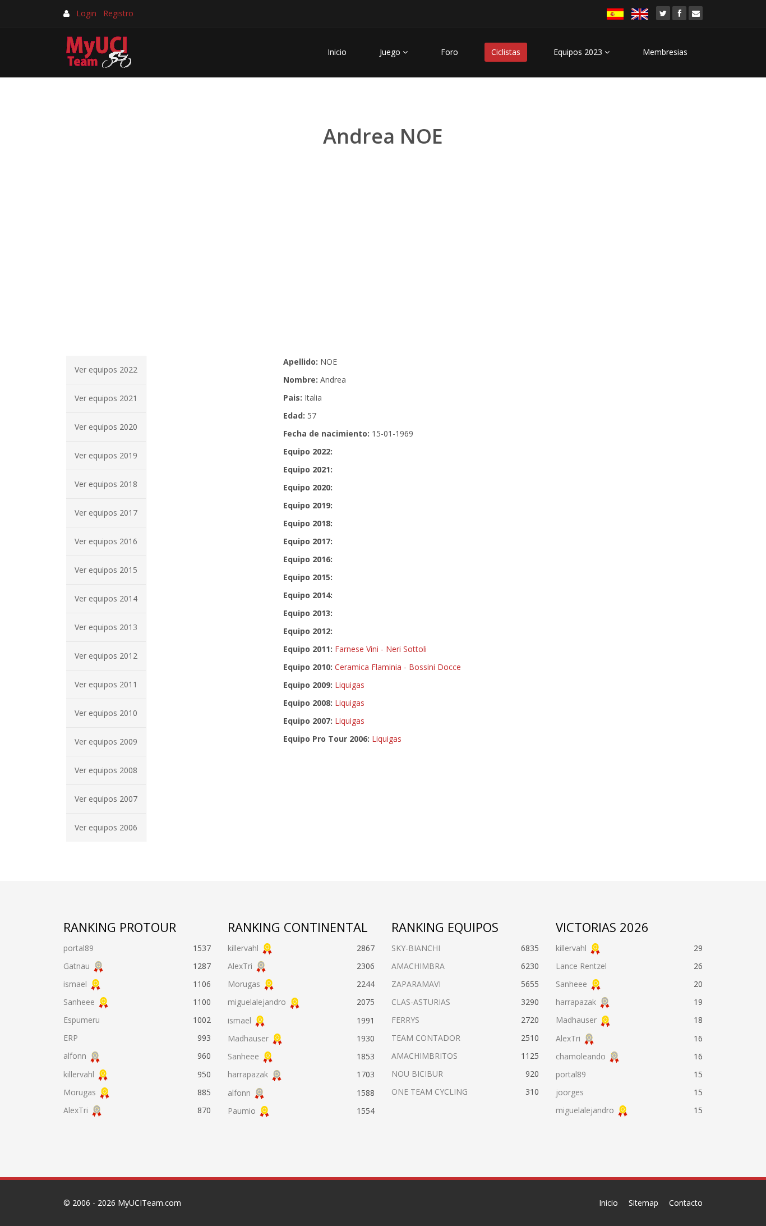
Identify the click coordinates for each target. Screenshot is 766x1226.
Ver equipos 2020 (106, 426)
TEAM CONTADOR (425, 1037)
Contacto (686, 1202)
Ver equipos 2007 (106, 798)
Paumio (242, 1110)
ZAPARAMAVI (416, 984)
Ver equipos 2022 (106, 369)
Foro (449, 52)
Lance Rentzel (581, 966)
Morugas (79, 1092)
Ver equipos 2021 (106, 398)
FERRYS (405, 1019)
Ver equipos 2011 (106, 684)
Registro (118, 13)
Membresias (665, 52)
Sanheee (79, 1002)
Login (86, 13)
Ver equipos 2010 (106, 713)
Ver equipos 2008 (106, 770)
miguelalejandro (257, 1002)
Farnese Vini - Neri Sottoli (381, 649)
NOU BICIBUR (417, 1073)
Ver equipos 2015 (106, 569)
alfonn (74, 1055)
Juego (391, 52)
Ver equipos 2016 (106, 541)
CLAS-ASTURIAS (420, 1002)
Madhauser (248, 1038)
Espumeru (81, 1019)
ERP (70, 1037)
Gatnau (76, 966)
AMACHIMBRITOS (424, 1055)
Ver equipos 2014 (106, 598)
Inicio (337, 52)
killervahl (78, 1074)
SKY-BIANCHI (415, 948)
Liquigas (349, 684)
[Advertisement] (383, 252)
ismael (75, 984)
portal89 (78, 948)
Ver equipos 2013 (106, 627)
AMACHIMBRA (418, 966)
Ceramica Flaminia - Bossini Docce (398, 667)
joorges (570, 1092)
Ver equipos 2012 (106, 655)
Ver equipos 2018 (106, 484)
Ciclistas (505, 52)
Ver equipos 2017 (106, 512)
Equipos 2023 (579, 52)
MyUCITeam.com (149, 1202)
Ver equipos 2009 (106, 741)
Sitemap (643, 1202)
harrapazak (248, 1074)
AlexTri (75, 1110)
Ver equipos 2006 (106, 827)
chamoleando (581, 1056)
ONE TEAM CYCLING (429, 1091)
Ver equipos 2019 (106, 455)
